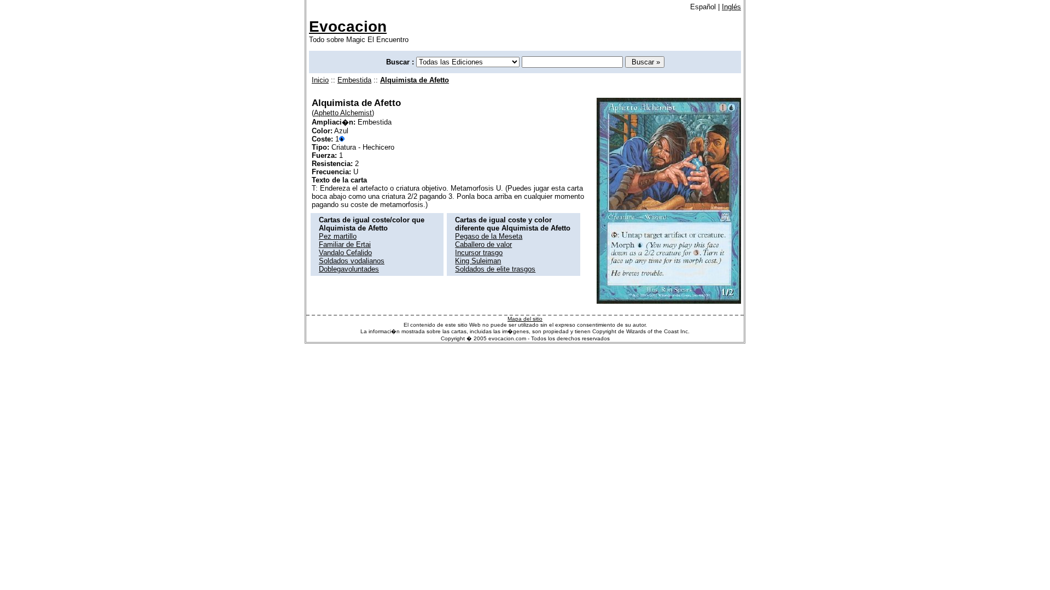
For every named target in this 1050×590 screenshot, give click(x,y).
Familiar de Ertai (345, 244)
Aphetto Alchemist (343, 113)
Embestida (354, 80)
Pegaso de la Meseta (488, 236)
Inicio (320, 80)
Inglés (731, 7)
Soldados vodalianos (351, 261)
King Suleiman (478, 261)
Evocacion (348, 26)
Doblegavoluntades (349, 269)
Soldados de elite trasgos (495, 269)
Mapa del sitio (525, 319)
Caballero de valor (483, 244)
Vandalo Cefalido (345, 253)
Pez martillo (338, 236)
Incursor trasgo (479, 253)
